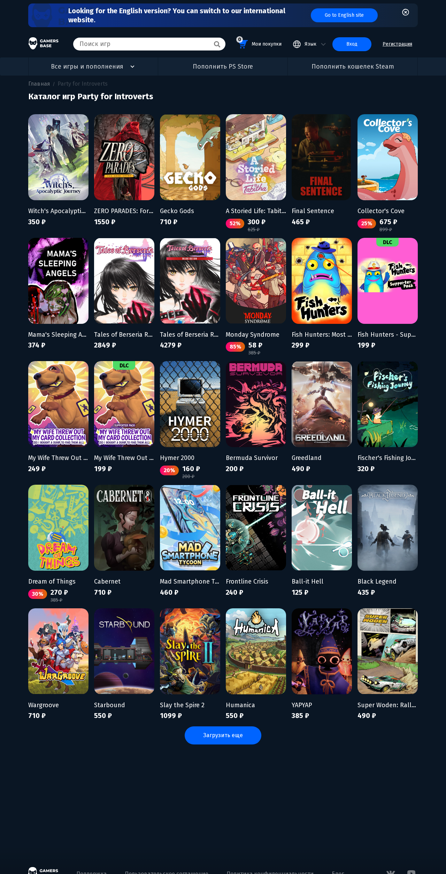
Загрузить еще (223, 735)
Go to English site (344, 15)
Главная (39, 83)
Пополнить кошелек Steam (353, 66)
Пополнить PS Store (223, 66)
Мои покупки (260, 42)
